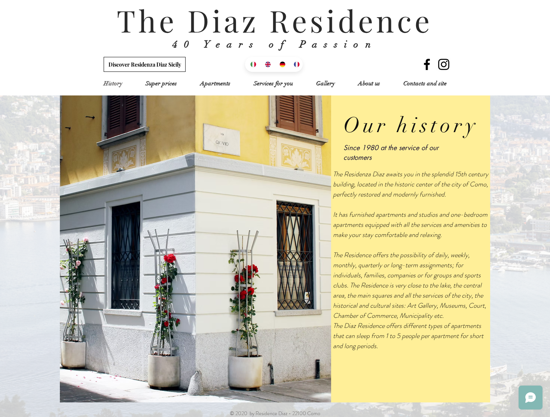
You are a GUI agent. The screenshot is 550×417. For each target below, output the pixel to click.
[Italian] (252, 64)
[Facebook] (426, 64)
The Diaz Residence (275, 20)
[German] (281, 64)
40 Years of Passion (275, 45)
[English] (266, 64)
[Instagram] (443, 64)
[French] (295, 64)
